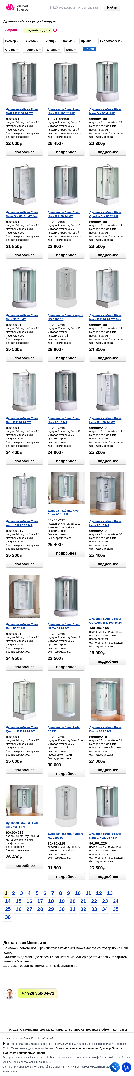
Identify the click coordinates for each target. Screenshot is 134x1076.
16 (29, 901)
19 (62, 901)
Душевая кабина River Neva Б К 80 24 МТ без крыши (22, 215)
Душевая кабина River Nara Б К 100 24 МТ (64, 111)
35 (116, 909)
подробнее (24, 152)
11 (88, 893)
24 (116, 901)
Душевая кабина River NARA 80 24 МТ (64, 626)
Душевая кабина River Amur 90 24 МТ (64, 512)
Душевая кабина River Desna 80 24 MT (105, 729)
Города (13, 1029)
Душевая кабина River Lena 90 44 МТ (105, 523)
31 (72, 909)
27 (29, 909)
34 (105, 909)
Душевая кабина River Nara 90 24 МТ (22, 317)
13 (110, 893)
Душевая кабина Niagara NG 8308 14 (65, 317)
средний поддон (37, 30)
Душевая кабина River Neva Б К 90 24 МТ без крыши (105, 318)
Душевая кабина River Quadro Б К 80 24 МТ (105, 214)
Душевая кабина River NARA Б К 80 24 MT (22, 111)
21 (83, 901)
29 (51, 909)
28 (40, 909)
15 (19, 901)
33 (94, 909)
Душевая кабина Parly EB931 (64, 729)
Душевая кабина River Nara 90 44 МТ (64, 420)
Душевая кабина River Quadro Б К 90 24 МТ (22, 729)
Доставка (47, 1029)
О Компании (29, 1029)
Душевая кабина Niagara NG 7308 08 (65, 835)
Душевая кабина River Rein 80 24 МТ (22, 626)
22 (94, 901)
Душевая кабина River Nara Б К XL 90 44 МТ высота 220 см (105, 836)
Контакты (120, 1029)
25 (8, 909)
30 (62, 909)
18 (51, 901)
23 (105, 901)
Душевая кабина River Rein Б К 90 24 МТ (22, 420)
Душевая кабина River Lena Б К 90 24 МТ (105, 420)
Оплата (61, 1029)
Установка (76, 1029)
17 (40, 901)
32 (83, 909)
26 (19, 909)
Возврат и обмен (98, 1029)
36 (8, 917)
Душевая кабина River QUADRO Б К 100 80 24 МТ (105, 621)
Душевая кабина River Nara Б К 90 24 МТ (64, 214)
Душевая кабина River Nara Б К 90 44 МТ (105, 111)
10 (78, 893)
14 (8, 901)
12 (99, 893)
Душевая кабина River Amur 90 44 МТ (22, 824)
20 (72, 901)
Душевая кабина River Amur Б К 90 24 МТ (22, 523)
